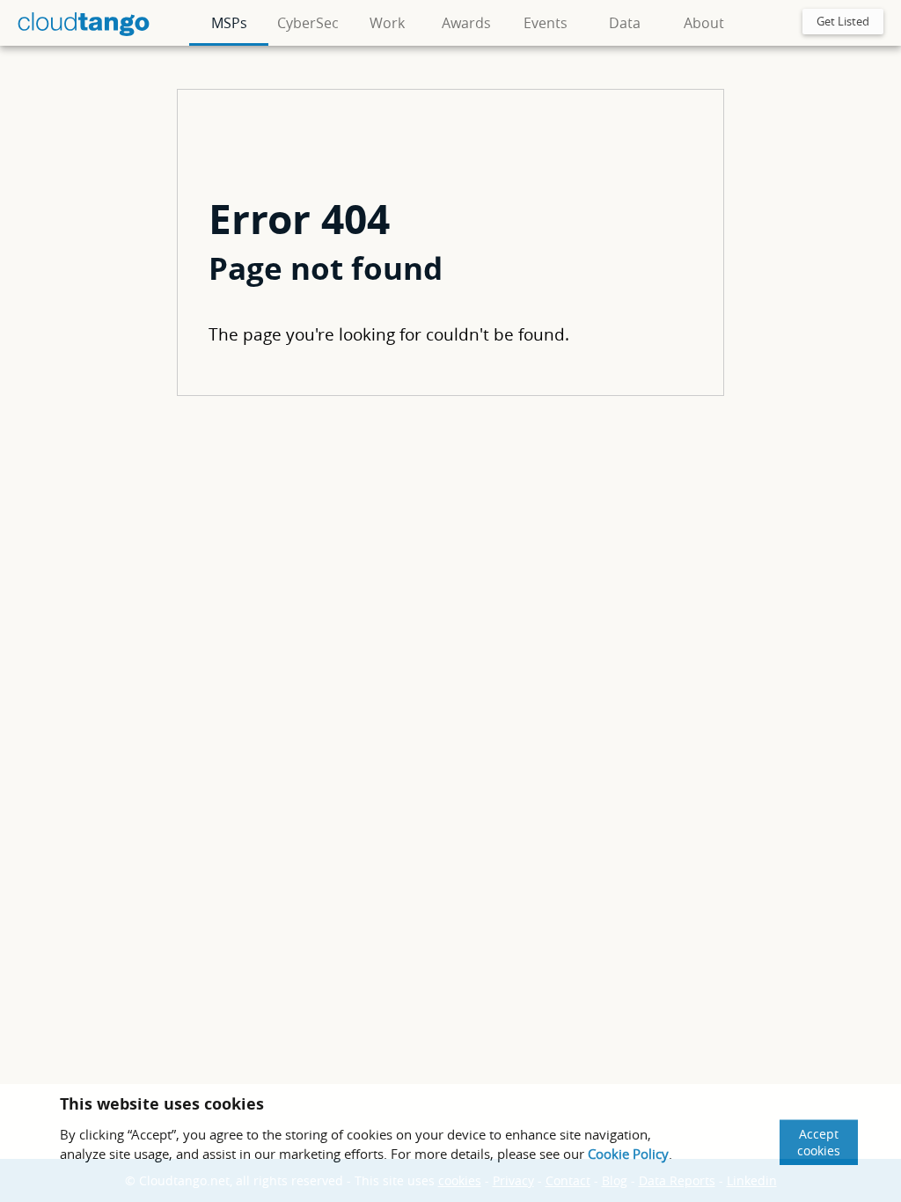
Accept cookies (818, 1142)
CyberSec (308, 23)
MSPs (229, 23)
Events (546, 23)
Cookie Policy (628, 1153)
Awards (466, 23)
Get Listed (843, 21)
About (704, 23)
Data (625, 23)
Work (387, 23)
